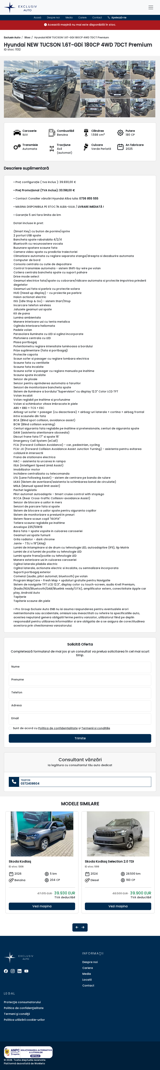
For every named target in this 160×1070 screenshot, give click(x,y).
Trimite (80, 738)
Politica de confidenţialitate (24, 1008)
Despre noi (53, 17)
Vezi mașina (42, 906)
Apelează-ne (118, 17)
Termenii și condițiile (95, 728)
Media (69, 17)
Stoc (27, 37)
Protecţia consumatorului (22, 1002)
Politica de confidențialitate (58, 728)
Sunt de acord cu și (61, 728)
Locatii (87, 980)
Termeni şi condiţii (17, 1014)
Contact (97, 17)
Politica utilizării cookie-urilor (24, 1020)
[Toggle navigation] (151, 7)
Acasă (37, 17)
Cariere (82, 17)
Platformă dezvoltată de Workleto (24, 1063)
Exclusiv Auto (12, 37)
